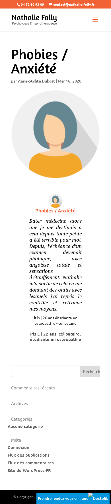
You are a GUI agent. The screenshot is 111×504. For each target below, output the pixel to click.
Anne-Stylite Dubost (36, 81)
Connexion (18, 447)
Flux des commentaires (31, 462)
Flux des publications (29, 455)
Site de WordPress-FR (29, 470)
